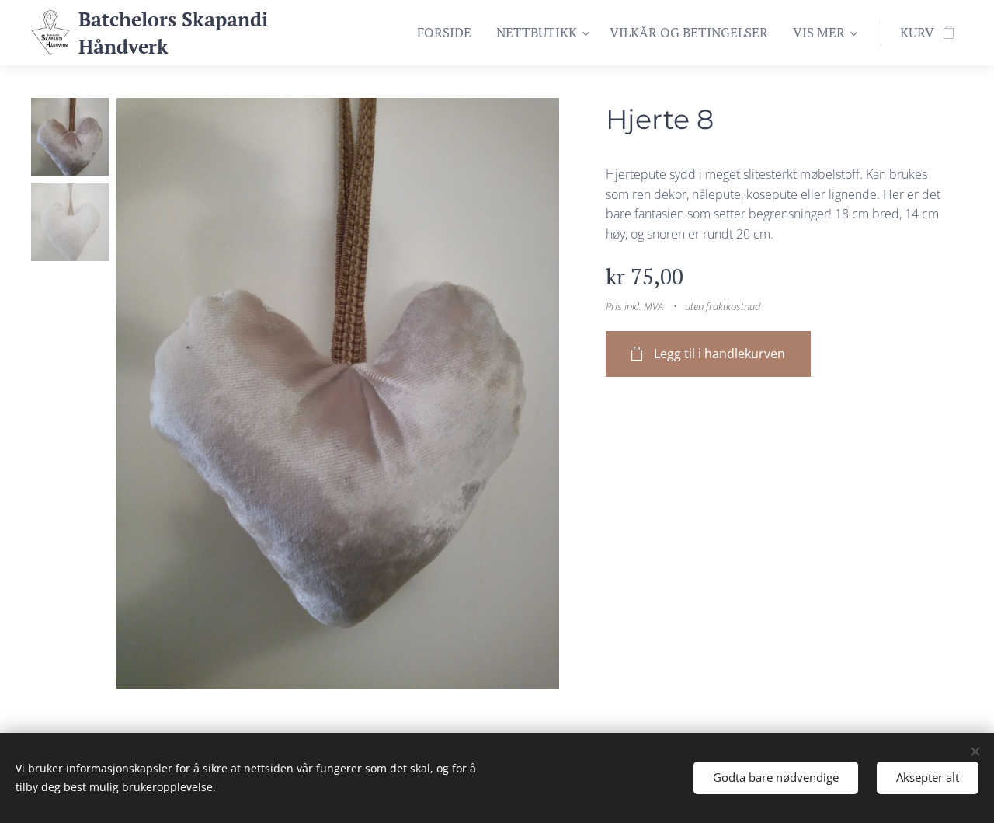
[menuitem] (448, 32)
